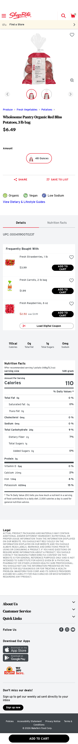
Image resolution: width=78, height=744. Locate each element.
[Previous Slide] (7, 94)
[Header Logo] (19, 16)
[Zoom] (72, 80)
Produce (8, 109)
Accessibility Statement (29, 721)
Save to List (59, 179)
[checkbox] (72, 35)
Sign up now (13, 707)
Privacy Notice (52, 721)
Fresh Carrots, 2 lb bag (33, 279)
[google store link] (15, 660)
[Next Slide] (70, 94)
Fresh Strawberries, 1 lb (34, 256)
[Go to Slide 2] (46, 94)
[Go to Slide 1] (31, 94)
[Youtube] (73, 630)
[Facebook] (61, 630)
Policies (10, 721)
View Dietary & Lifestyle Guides (24, 202)
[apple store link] (15, 652)
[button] (63, 15)
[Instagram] (67, 630)
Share (22, 179)
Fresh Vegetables (27, 109)
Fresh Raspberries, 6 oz (34, 303)
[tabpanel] (39, 366)
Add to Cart (63, 268)
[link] (57, 179)
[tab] (21, 223)
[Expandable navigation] (3, 16)
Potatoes (46, 109)
